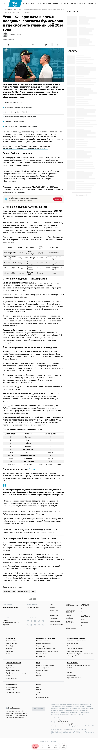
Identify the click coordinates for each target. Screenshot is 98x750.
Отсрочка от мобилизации (75, 651)
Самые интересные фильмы (45, 665)
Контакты (84, 609)
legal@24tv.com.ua (73, 724)
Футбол (26, 3)
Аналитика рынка (11, 687)
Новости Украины (11, 643)
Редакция (53, 607)
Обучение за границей (74, 678)
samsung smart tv (89, 732)
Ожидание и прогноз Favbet (14, 121)
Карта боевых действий (43, 643)
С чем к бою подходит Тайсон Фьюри (18, 112)
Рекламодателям (55, 621)
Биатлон (39, 695)
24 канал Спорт (7, 9)
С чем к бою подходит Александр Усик (18, 107)
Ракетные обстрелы (42, 641)
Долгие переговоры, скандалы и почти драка (21, 117)
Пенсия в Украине (11, 678)
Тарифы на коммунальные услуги (16, 673)
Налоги (8, 675)
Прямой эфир (10, 646)
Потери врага (40, 656)
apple (67, 732)
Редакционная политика (54, 611)
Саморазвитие (71, 675)
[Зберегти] (58, 44)
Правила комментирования (71, 627)
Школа (69, 670)
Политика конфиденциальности (72, 605)
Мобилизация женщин (74, 646)
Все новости (10, 638)
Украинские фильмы (42, 668)
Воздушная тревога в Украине (45, 648)
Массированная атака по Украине (47, 651)
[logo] (15, 4)
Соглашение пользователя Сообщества (70, 623)
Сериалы (39, 675)
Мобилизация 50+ (72, 643)
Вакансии (84, 612)
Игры (82, 626)
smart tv (78, 732)
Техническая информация (85, 605)
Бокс (33, 3)
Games (39, 3)
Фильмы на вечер (41, 670)
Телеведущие (54, 618)
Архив (83, 619)
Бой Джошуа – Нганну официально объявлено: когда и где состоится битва (32, 388)
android (56, 732)
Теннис (56, 3)
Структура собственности (85, 616)
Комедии (39, 673)
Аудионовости (10, 651)
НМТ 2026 (70, 672)
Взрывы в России (41, 654)
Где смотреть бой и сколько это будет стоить (21, 126)
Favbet (32, 469)
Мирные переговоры (42, 646)
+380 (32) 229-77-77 (62, 722)
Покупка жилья (11, 689)
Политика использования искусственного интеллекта (70, 610)
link (27, 621)
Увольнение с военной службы (76, 641)
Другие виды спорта (79, 3)
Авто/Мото (65, 3)
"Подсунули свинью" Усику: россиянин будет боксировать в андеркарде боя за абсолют (33, 295)
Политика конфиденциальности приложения (72, 617)
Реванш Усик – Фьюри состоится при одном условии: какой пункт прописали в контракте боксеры (31, 567)
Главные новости (11, 641)
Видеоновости (10, 648)
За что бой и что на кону (13, 102)
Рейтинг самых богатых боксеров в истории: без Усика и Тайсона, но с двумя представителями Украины (31, 512)
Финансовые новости (13, 670)
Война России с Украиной (45, 638)
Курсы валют (10, 668)
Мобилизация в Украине (76, 638)
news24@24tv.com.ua (10, 607)
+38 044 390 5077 (33, 607)
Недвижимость (11, 685)
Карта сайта (84, 622)
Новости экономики (13, 663)
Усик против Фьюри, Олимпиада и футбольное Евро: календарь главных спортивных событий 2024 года (29, 147)
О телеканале (54, 615)
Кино (38, 663)
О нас (51, 604)
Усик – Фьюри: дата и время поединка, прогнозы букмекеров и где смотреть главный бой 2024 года (41, 9)
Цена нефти (9, 665)
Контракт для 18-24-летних (75, 648)
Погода (8, 654)
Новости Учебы (72, 663)
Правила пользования (56, 624)
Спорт (38, 685)
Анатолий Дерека (15, 35)
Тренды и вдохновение (13, 692)
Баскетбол (47, 3)
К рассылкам (38, 709)
